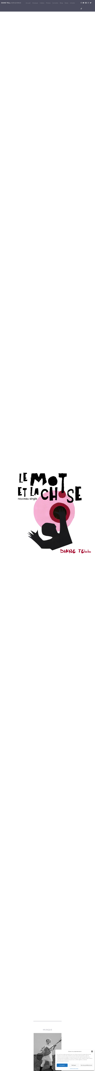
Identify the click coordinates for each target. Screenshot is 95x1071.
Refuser (74, 1065)
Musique (35, 3)
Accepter (62, 1065)
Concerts (55, 3)
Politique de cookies (74, 1068)
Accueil (28, 3)
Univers (72, 3)
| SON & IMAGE (11, 3)
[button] (92, 1051)
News (66, 3)
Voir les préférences (86, 1065)
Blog (61, 3)
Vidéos (42, 3)
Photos (48, 3)
